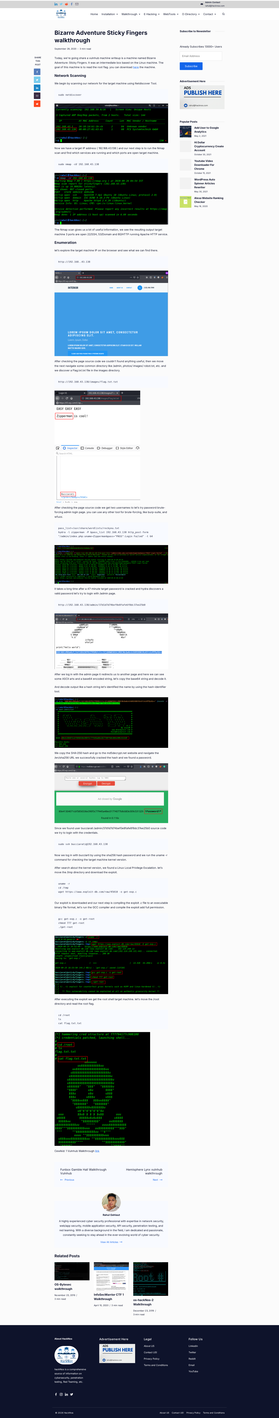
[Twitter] (61, 4)
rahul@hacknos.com (215, 5)
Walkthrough (129, 14)
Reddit (192, 1358)
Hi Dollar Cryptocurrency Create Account (209, 146)
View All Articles (109, 1242)
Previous (69, 1179)
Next (155, 1179)
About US (149, 1346)
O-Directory (189, 14)
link (97, 1150)
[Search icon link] (223, 14)
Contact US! (150, 1352)
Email (192, 1365)
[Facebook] (71, 4)
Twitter (192, 1352)
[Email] (76, 4)
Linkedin (193, 1346)
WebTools (169, 14)
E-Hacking (150, 14)
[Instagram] (61, 1394)
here (136, 67)
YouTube (193, 1371)
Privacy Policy (151, 1358)
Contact (208, 14)
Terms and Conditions (156, 1365)
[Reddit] (66, 4)
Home (94, 14)
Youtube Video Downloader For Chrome (204, 164)
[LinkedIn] (55, 4)
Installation (108, 14)
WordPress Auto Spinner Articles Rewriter (204, 183)
